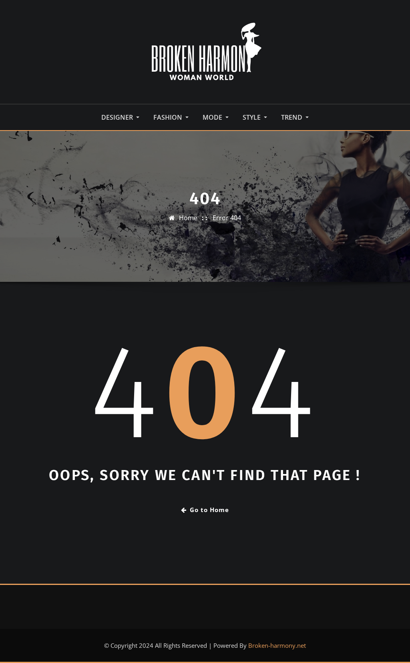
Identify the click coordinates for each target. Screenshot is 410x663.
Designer (118, 117)
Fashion (168, 117)
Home (188, 217)
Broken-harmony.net (277, 645)
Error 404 (227, 217)
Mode (213, 117)
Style (252, 117)
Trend (292, 117)
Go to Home (209, 510)
